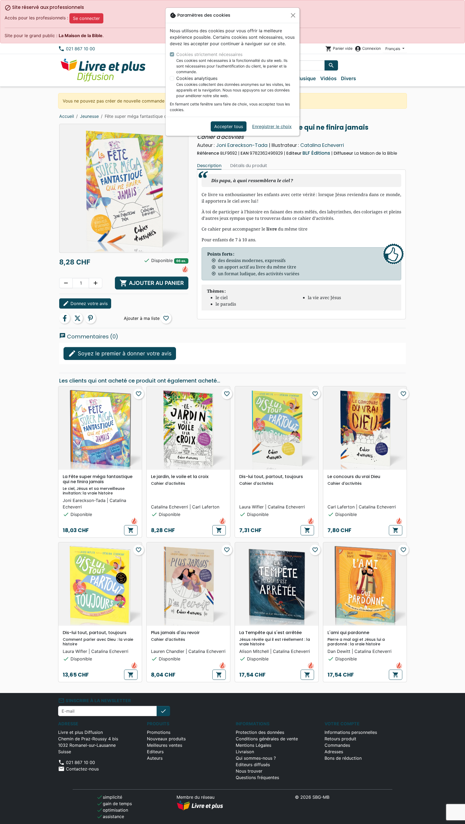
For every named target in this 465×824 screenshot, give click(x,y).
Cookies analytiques (196, 78)
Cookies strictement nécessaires (209, 54)
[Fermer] (293, 15)
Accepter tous (228, 126)
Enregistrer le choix (272, 126)
